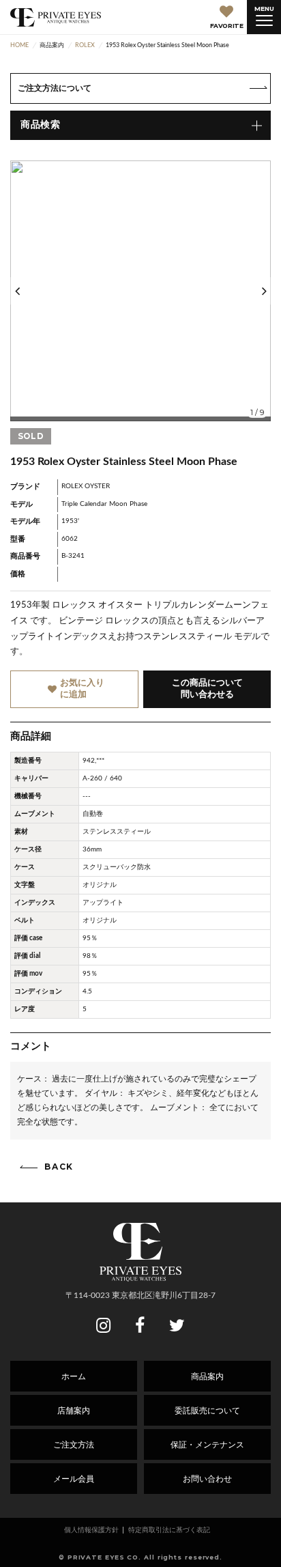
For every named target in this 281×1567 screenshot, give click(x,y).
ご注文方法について (54, 88)
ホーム (73, 1376)
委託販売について (207, 1411)
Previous (17, 291)
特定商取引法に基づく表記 (169, 1530)
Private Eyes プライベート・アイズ (55, 17)
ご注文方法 (73, 1445)
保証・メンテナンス (207, 1445)
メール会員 (73, 1479)
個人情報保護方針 (91, 1530)
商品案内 (207, 1376)
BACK (59, 1167)
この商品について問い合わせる (207, 689)
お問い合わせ (207, 1479)
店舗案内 (73, 1411)
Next (264, 291)
